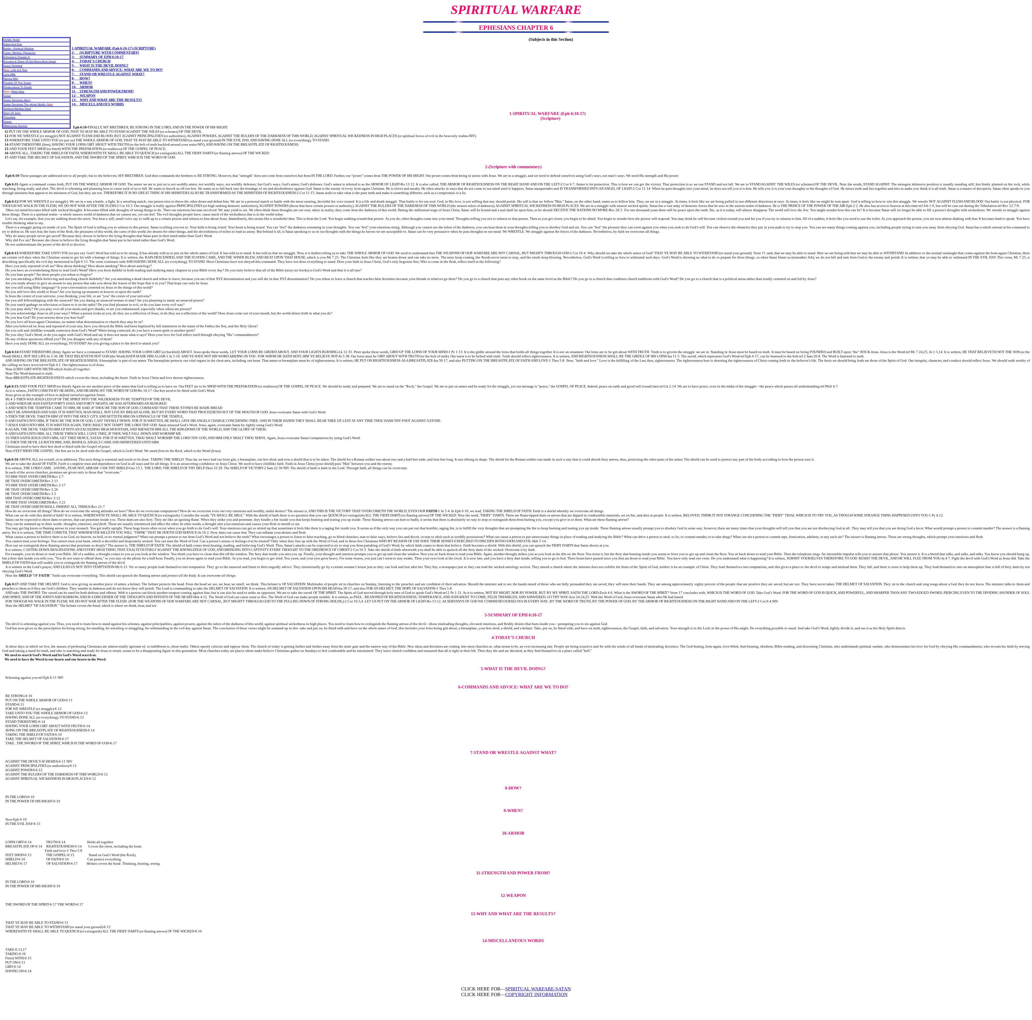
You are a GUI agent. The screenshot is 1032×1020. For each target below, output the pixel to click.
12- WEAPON (83, 96)
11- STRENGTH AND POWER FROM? (103, 91)
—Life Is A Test (15, 70)
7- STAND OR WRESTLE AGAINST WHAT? (108, 74)
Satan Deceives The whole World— (28, 104)
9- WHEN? (82, 83)
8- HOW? (81, 78)
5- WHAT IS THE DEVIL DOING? (100, 65)
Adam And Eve (12, 44)
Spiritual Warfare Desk (17, 108)
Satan (7, 95)
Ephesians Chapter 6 (16, 57)
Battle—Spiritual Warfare (18, 48)
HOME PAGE (11, 39)
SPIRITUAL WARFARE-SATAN (538, 989)
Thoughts (9, 117)
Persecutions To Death (17, 87)
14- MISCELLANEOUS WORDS (98, 104)
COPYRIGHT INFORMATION (536, 994)
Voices (7, 121)
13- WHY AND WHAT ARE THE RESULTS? (107, 100)
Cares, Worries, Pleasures (19, 52)
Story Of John (12, 113)
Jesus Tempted (12, 65)
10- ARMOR (82, 87)
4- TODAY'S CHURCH (91, 61)
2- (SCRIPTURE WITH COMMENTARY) (105, 53)
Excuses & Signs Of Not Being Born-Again (29, 61)
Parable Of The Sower (17, 82)
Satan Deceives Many (17, 100)
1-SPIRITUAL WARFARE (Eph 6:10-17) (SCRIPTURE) (114, 48)
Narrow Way (10, 78)
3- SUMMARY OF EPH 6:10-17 (98, 57)
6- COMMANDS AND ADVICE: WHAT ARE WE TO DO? (117, 70)
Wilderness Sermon (15, 125)
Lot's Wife (9, 74)
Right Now (18, 91)
